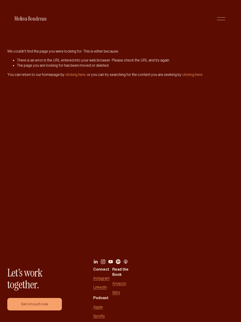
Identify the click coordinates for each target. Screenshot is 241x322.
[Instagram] (103, 261)
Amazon (119, 283)
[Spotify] (118, 261)
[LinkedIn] (95, 261)
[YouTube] (110, 261)
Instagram (101, 278)
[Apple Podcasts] (125, 261)
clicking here (75, 75)
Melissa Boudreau (30, 18)
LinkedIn (100, 287)
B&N (116, 293)
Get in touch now (34, 304)
